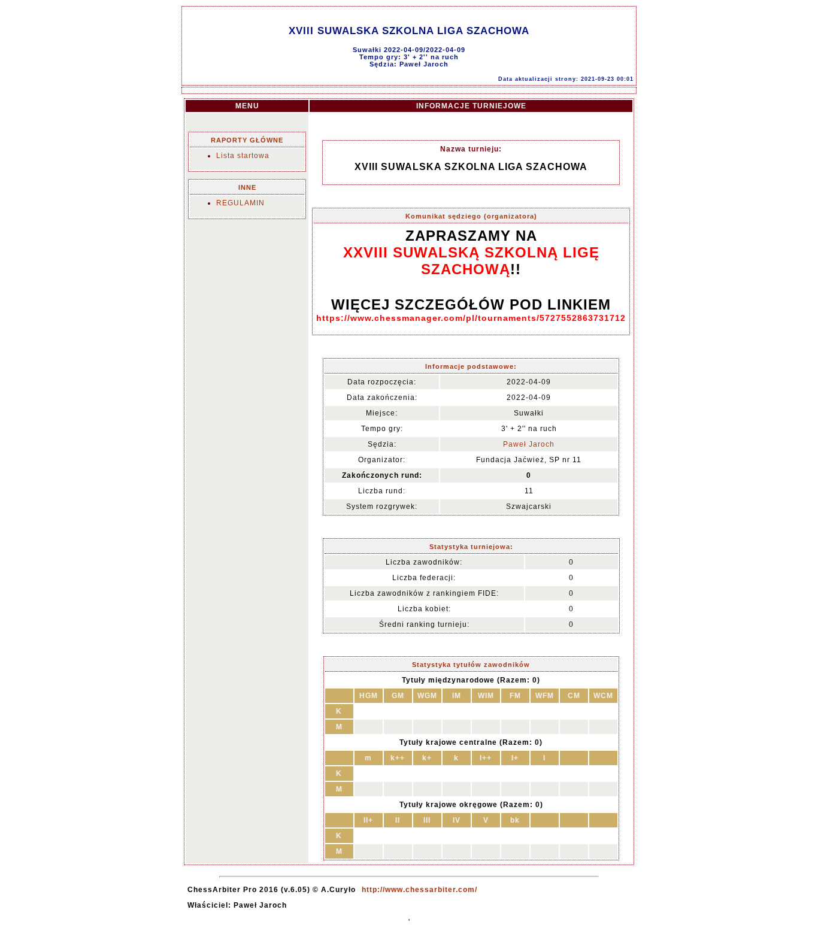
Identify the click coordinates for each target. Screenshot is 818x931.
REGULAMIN (240, 203)
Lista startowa (242, 155)
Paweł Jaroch (529, 444)
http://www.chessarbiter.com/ (419, 889)
